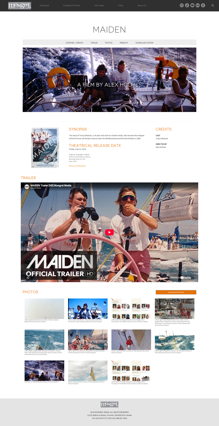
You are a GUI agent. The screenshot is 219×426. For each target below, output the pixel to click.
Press (120, 5)
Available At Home (71, 5)
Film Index (99, 5)
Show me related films (77, 166)
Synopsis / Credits (74, 43)
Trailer (94, 43)
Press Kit (124, 43)
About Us (142, 5)
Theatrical (44, 5)
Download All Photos (176, 292)
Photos (108, 43)
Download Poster (144, 43)
